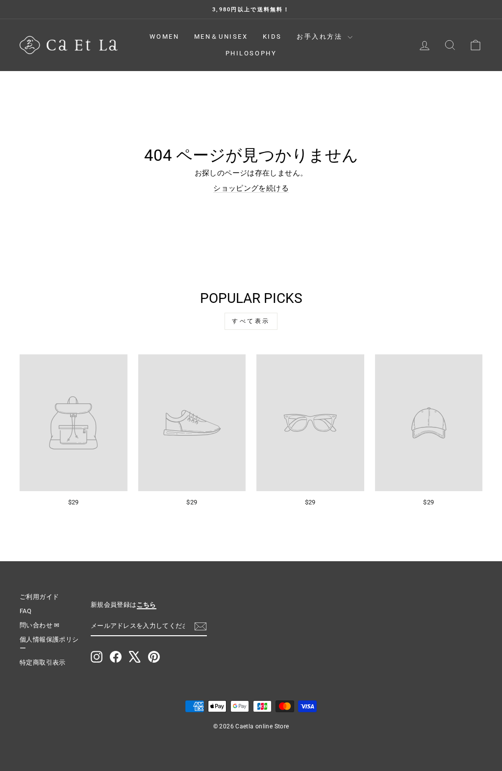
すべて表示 (251, 321)
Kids (272, 36)
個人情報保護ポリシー (49, 644)
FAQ (25, 611)
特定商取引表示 (43, 662)
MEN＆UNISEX (221, 36)
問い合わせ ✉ (40, 625)
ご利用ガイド (39, 596)
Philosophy (251, 53)
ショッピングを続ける (251, 188)
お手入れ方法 (321, 36)
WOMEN (164, 36)
